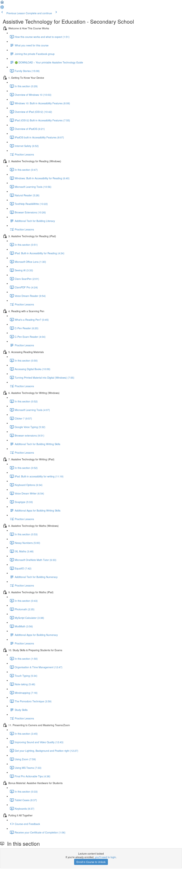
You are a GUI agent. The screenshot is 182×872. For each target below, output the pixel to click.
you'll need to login (105, 857)
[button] (2, 3)
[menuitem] (2, 8)
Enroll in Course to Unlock (91, 862)
